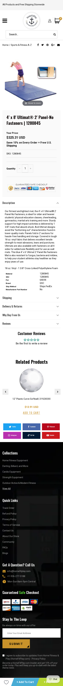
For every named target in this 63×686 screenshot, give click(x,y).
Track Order (8, 508)
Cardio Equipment (11, 471)
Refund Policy (9, 513)
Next (58, 392)
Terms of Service (11, 525)
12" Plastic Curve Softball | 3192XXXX (31, 399)
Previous (5, 392)
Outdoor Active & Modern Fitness (19, 483)
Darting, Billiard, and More (15, 466)
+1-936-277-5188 (16, 576)
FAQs (5, 547)
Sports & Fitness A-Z (21, 45)
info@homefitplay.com (19, 571)
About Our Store (10, 536)
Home (5, 45)
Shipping (7, 298)
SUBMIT (16, 644)
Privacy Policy (9, 519)
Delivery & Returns (12, 306)
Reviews (6, 324)
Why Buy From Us (11, 315)
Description (8, 203)
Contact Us (8, 530)
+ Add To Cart (25, 682)
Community (8, 542)
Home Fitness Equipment (15, 460)
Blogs (5, 553)
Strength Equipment (12, 477)
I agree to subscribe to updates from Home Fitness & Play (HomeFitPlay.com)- (32, 657)
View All (6, 488)
